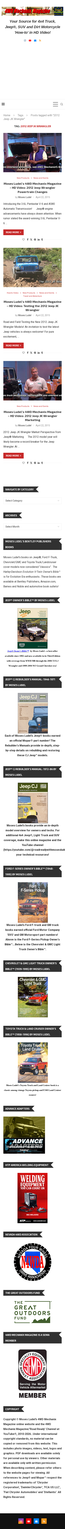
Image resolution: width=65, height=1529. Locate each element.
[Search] (61, 104)
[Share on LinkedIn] (39, 239)
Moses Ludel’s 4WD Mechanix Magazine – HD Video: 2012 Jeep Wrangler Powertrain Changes (33, 188)
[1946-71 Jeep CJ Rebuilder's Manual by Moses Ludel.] (33, 696)
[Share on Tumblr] (42, 239)
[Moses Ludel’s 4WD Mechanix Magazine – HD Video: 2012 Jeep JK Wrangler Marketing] (32, 380)
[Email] (35, 40)
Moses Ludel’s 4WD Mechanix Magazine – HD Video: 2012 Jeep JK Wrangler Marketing (33, 416)
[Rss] (40, 40)
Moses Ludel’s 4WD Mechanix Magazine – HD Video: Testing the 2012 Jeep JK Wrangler (33, 306)
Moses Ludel (24, 197)
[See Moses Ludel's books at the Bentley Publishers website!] (33, 885)
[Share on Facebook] (27, 239)
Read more (12, 232)
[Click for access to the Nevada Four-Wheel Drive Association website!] (32, 1244)
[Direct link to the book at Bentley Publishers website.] (33, 611)
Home (6, 115)
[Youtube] (30, 40)
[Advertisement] (32, 67)
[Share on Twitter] (31, 239)
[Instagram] (25, 40)
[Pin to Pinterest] (35, 239)
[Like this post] (23, 239)
